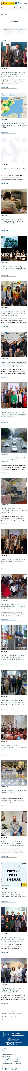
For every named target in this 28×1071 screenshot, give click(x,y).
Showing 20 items (5, 40)
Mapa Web (15, 1061)
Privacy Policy (5, 1060)
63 (3, 1019)
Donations (18, 1063)
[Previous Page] (2, 1016)
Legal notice (19, 1058)
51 (12, 1017)
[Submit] (26, 29)
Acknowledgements (7, 1063)
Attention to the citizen (8, 1054)
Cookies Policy (17, 1060)
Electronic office (6, 1056)
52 (16, 1017)
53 (20, 1017)
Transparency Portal (7, 1058)
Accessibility (5, 1061)
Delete (21, 29)
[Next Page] (6, 1019)
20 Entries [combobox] (13, 1011)
